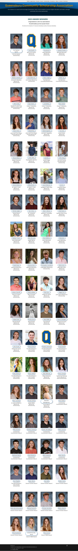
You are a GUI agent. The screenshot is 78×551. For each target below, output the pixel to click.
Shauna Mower (16, 158)
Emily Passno (62, 211)
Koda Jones (61, 238)
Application (32, 1)
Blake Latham (61, 508)
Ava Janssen (46, 50)
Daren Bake (61, 400)
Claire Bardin (31, 50)
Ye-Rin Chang (62, 157)
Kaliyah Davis (16, 319)
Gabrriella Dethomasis (16, 508)
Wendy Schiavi (15, 549)
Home (28, 1)
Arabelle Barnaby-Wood (31, 533)
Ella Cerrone (16, 429)
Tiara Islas (61, 130)
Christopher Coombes (46, 265)
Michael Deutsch (31, 508)
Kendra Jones (31, 319)
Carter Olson (31, 157)
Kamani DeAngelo (61, 319)
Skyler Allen (31, 481)
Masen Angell (46, 77)
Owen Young (16, 103)
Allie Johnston (31, 185)
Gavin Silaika (46, 319)
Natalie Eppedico (46, 130)
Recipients (52, 1)
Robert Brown (31, 346)
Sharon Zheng (61, 373)
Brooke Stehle (31, 400)
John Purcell (16, 346)
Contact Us (12, 545)
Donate (37, 1)
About (57, 1)
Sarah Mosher (31, 455)
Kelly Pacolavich (16, 532)
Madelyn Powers (16, 238)
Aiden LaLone (61, 429)
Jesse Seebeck (46, 455)
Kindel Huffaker (31, 292)
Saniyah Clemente (46, 346)
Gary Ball (46, 481)
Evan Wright (16, 481)
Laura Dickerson (46, 185)
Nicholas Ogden (16, 211)
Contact (61, 1)
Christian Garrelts (46, 508)
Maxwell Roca (31, 130)
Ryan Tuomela (16, 400)
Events (41, 1)
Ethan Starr (46, 292)
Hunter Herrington (46, 429)
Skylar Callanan (46, 211)
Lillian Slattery (16, 373)
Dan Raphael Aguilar (16, 50)
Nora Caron (46, 532)
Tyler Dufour (31, 211)
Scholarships (47, 1)
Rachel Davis (16, 265)
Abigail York (62, 292)
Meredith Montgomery (46, 401)
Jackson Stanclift (16, 292)
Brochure (66, 1)
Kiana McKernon (31, 77)
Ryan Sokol (61, 103)
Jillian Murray (31, 238)
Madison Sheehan (16, 77)
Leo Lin (61, 185)
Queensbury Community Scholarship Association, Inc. (27, 546)
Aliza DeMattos (46, 238)
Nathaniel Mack (16, 455)
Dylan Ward (61, 455)
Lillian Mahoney (46, 373)
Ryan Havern (31, 103)
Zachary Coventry (31, 429)
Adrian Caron (62, 265)
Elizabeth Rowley (62, 50)
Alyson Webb (31, 373)
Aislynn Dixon (16, 130)
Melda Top (61, 77)
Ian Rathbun (47, 103)
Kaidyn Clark (62, 481)
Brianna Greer (31, 265)
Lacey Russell (61, 346)
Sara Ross (46, 157)
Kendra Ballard (16, 185)
